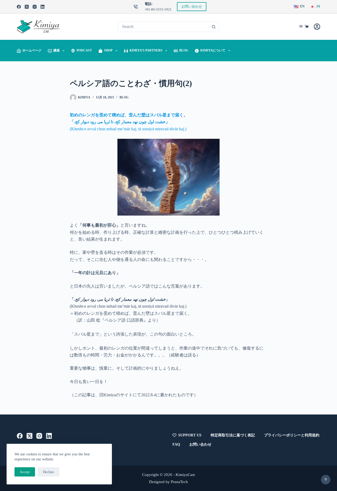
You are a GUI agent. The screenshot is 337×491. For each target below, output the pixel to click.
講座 (56, 50)
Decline (48, 472)
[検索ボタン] (214, 27)
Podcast (84, 50)
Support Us (189, 435)
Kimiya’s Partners (146, 50)
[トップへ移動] (325, 479)
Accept (25, 472)
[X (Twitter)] (27, 7)
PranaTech (179, 482)
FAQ (176, 444)
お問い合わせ (191, 6)
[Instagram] (35, 7)
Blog (183, 50)
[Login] (317, 26)
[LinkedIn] (42, 7)
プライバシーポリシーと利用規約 (291, 435)
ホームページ (31, 50)
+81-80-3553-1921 (158, 9)
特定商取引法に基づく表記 (233, 435)
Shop (108, 50)
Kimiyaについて (212, 50)
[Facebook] (19, 7)
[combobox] (163, 26)
